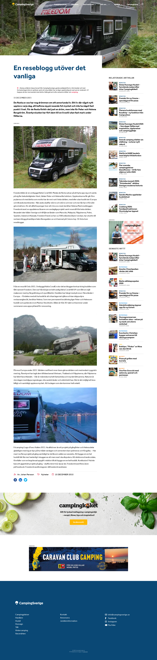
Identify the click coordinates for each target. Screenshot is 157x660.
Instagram (112, 621)
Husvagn (19, 624)
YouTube (111, 625)
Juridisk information (68, 621)
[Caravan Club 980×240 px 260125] (78, 559)
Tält (16, 627)
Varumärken (20, 633)
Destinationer (88, 4)
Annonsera (65, 617)
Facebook (112, 618)
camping (74, 92)
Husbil (18, 621)
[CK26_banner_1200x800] (126, 232)
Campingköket (132, 4)
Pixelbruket (85, 651)
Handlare (74, 4)
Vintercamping (21, 630)
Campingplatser (60, 4)
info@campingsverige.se (119, 614)
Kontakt (63, 614)
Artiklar (117, 4)
